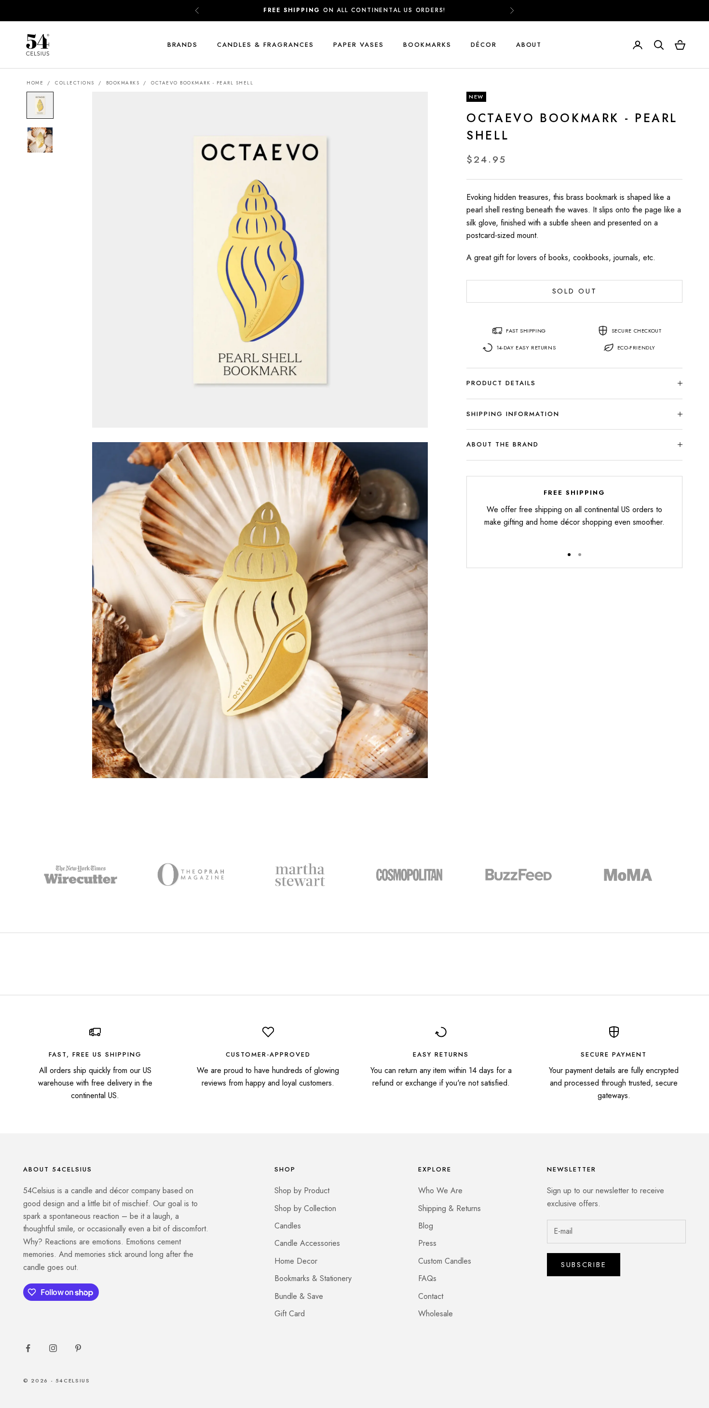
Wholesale (435, 1313)
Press (427, 1243)
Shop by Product (301, 1190)
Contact (430, 1296)
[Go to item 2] (40, 139)
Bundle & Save (298, 1296)
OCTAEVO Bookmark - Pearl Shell (202, 82)
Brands (182, 44)
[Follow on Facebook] (28, 1348)
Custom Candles (444, 1261)
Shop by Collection (305, 1208)
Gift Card (289, 1313)
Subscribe (583, 1264)
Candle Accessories (307, 1243)
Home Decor (295, 1261)
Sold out (574, 291)
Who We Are (440, 1190)
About (529, 44)
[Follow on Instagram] (53, 1348)
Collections (75, 82)
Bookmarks (427, 44)
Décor (484, 44)
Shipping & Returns (449, 1208)
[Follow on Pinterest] (78, 1348)
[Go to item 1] (40, 105)
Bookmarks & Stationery (313, 1278)
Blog (425, 1225)
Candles (287, 1225)
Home (35, 82)
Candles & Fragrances (265, 44)
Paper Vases (358, 44)
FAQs (427, 1278)
